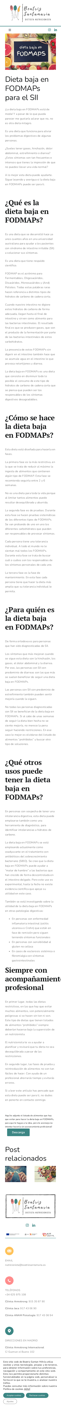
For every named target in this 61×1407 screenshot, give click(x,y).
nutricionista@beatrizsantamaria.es (25, 1265)
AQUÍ (27, 1389)
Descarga (18, 1132)
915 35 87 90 (37, 1301)
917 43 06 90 (28, 1308)
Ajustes (10, 1401)
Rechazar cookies (37, 1395)
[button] (7, 1174)
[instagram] (49, 29)
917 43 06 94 (45, 1315)
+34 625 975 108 (15, 1294)
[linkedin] (55, 29)
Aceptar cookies (14, 1395)
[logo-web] (30, 5)
